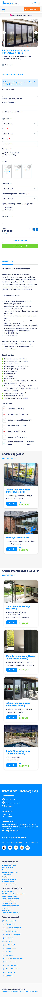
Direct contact (6, 877)
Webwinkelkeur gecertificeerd (22, 15)
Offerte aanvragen (20, 240)
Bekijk (11, 503)
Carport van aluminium (9, 896)
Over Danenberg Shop (9, 865)
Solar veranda (6, 910)
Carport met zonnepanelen (10, 913)
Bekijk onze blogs (7, 867)
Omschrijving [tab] (7, 261)
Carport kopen (6, 908)
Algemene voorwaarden (10, 991)
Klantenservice (6, 874)
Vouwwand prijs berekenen (10, 905)
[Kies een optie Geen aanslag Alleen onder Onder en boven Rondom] (19, 143)
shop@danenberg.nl (12, 803)
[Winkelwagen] (39, 3)
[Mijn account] (35, 3)
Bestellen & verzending (9, 879)
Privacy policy (34, 991)
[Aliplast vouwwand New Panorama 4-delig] (20, 33)
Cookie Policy (24, 991)
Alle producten (7, 458)
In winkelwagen (18, 246)
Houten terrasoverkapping (10, 898)
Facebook (9, 806)
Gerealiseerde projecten (9, 872)
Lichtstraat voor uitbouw (9, 903)
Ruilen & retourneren (8, 881)
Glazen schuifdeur (8, 891)
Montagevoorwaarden (9, 884)
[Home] (10, 3)
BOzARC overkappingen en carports (13, 894)
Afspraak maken (31, 9)
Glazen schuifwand (8, 901)
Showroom (5, 870)
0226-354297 (10, 800)
